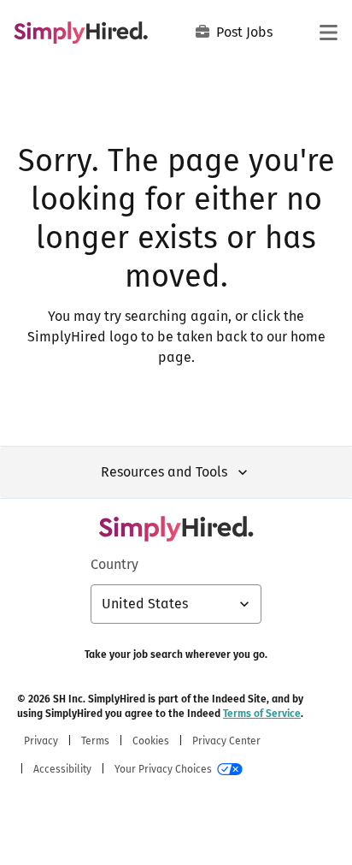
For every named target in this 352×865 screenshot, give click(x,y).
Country (114, 564)
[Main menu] (328, 32)
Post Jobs (244, 32)
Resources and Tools (164, 472)
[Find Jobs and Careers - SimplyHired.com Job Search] (81, 32)
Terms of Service (262, 714)
